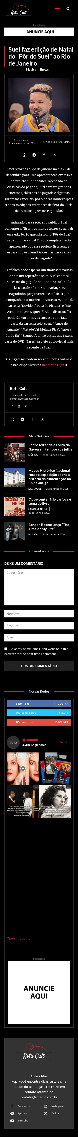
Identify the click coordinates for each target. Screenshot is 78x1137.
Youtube (23, 1120)
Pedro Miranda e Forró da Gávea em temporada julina (50, 447)
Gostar (63, 703)
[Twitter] (54, 155)
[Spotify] (12, 1113)
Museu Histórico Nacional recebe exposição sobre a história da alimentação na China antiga (49, 476)
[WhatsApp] (24, 155)
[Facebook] (44, 155)
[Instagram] (19, 406)
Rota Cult (18, 388)
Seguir (63, 712)
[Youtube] (12, 1120)
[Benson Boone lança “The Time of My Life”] (14, 531)
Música (31, 69)
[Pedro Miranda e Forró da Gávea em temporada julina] (14, 452)
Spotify (22, 1113)
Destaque (34, 488)
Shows (44, 69)
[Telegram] (34, 155)
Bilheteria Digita (54, 365)
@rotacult (30, 740)
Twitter (55, 1113)
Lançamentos (37, 509)
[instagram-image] (23, 768)
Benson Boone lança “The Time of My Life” (48, 526)
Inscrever (61, 722)
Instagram (57, 1106)
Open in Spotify (18, 938)
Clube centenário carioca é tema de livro (49, 501)
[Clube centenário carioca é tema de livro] (14, 506)
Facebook (24, 1106)
